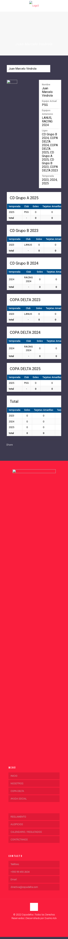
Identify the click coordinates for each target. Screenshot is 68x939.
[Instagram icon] (38, 923)
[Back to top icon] (34, 907)
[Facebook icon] (30, 923)
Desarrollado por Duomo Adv (41, 918)
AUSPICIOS (17, 824)
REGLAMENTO (18, 816)
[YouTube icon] (34, 923)
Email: (14, 879)
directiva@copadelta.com (24, 887)
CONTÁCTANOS (19, 839)
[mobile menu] (5, 5)
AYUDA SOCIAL (19, 798)
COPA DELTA (17, 791)
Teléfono (15, 864)
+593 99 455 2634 (20, 871)
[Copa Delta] (34, 5)
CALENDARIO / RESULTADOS (26, 831)
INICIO (14, 775)
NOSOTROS (17, 783)
